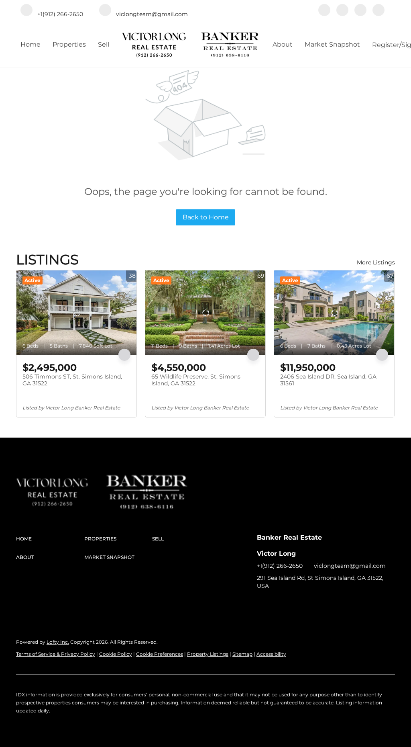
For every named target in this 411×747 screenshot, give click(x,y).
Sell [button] (103, 44)
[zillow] (342, 11)
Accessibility (271, 654)
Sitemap (242, 654)
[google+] (378, 11)
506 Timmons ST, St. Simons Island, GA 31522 (72, 380)
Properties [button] (69, 44)
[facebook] (324, 11)
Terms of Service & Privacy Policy (55, 654)
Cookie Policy (115, 654)
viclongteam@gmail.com (350, 565)
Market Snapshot (332, 44)
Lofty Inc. (58, 642)
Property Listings (207, 654)
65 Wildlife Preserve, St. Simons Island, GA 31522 (195, 380)
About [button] (283, 44)
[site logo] (61, 482)
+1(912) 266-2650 (280, 565)
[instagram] (360, 11)
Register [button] (385, 45)
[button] (50, 539)
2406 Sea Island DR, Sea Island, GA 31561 (328, 380)
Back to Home (206, 217)
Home (30, 44)
